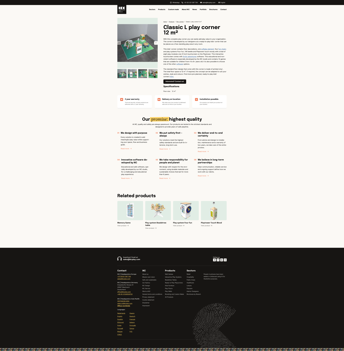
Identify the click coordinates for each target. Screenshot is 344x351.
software (179, 64)
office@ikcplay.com (124, 292)
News (194, 9)
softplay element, (207, 49)
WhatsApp (176, 2)
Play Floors (169, 288)
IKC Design (146, 285)
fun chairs (222, 49)
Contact (223, 9)
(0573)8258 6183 (123, 301)
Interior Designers (193, 291)
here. (172, 76)
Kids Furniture (169, 285)
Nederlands (121, 313)
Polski (119, 325)
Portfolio (203, 9)
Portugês (133, 325)
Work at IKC (146, 291)
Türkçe (132, 328)
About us (145, 274)
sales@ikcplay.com (208, 2)
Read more (125, 149)
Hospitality (190, 277)
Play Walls (168, 291)
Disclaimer (145, 303)
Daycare (189, 288)
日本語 (119, 335)
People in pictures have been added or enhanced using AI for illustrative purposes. (214, 276)
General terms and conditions (152, 294)
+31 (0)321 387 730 (124, 276)
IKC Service (146, 288)
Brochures (213, 9)
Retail (188, 274)
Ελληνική (120, 322)
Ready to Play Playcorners (174, 283)
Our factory (146, 283)
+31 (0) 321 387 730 (191, 2)
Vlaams (132, 313)
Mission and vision (148, 277)
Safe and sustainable (149, 280)
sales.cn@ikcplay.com (124, 303)
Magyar (120, 331)
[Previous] (119, 43)
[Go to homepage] (121, 9)
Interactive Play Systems (173, 277)
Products (161, 9)
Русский (120, 328)
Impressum (146, 305)
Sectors (152, 9)
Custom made (173, 9)
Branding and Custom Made (174, 294)
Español (120, 319)
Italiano (132, 322)
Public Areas (191, 280)
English (119, 316)
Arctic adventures (190, 56)
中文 (131, 331)
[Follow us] (214, 259)
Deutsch (132, 316)
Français (132, 319)
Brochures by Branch (194, 294)
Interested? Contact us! (175, 81)
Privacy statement (148, 297)
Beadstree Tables (171, 280)
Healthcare (190, 283)
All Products (169, 297)
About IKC (186, 9)
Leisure (189, 285)
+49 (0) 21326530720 (124, 294)
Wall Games (169, 274)
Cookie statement (148, 300)
